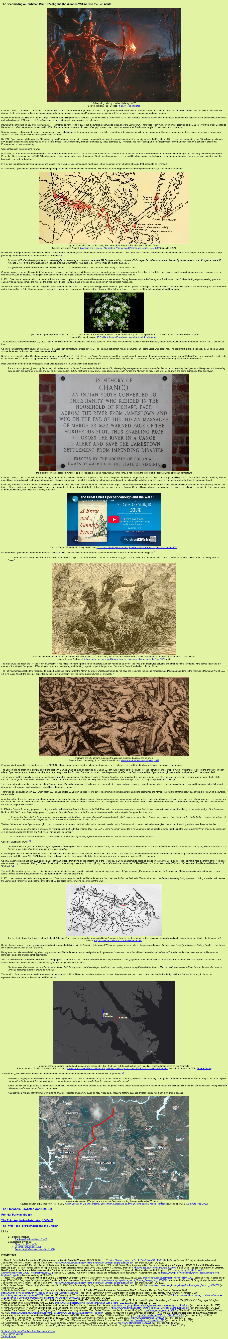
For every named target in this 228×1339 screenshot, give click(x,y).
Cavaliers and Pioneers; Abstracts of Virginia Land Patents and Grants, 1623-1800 (120, 248)
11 (83, 962)
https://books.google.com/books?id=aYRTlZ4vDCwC (168, 1278)
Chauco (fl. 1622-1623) (26, 1244)
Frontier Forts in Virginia (16, 1214)
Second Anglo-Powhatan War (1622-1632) (35, 1249)
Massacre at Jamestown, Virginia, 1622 (140, 760)
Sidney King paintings (129, 106)
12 (55, 977)
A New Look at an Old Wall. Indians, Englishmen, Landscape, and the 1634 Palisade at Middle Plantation (117, 1068)
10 (30, 841)
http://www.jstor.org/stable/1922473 (161, 1310)
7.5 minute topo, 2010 (196, 1204)
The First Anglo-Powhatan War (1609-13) (26, 1209)
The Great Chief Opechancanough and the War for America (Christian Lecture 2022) (137, 547)
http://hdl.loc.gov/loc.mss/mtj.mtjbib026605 (155, 1268)
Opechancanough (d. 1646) (28, 1247)
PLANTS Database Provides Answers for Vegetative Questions (127, 337)
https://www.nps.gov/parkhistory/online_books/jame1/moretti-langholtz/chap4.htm (94, 1262)
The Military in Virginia (12, 1334)
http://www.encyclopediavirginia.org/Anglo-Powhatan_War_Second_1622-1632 (181, 1285)
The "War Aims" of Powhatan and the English (29, 1225)
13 (123, 1073)
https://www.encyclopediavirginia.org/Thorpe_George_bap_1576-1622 (134, 1280)
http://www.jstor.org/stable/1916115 (134, 1323)
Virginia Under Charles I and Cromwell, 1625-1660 (118, 940)
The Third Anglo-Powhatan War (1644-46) (27, 1220)
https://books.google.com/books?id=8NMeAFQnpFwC (135, 1260)
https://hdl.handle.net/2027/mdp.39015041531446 (160, 1315)
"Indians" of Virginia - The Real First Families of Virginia (28, 1331)
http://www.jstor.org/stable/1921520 (147, 1318)
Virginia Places (8, 1336)
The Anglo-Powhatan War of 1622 (31, 1239)
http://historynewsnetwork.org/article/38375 (22, 1295)
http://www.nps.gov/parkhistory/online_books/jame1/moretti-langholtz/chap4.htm (39, 1293)
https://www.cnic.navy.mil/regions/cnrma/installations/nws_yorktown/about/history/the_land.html (57, 1313)
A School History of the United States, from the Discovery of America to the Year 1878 (123, 659)
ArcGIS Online (204, 1068)
